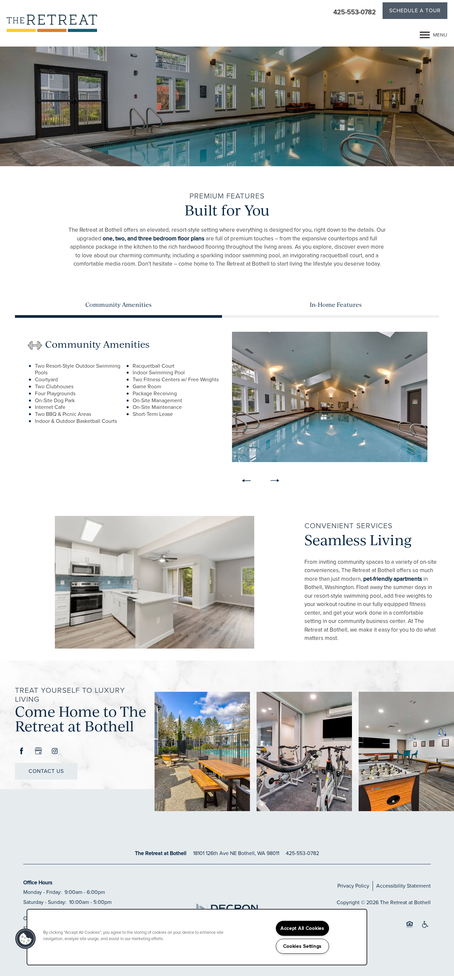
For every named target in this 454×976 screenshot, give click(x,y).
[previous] (246, 480)
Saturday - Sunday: (44, 902)
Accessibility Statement (403, 886)
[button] (415, 11)
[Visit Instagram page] (54, 751)
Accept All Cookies (302, 928)
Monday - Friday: (42, 892)
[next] (275, 480)
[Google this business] (38, 751)
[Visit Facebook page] (21, 751)
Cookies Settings (302, 946)
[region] (197, 937)
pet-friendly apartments (392, 579)
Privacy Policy (353, 886)
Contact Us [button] (46, 771)
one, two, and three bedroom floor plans (153, 238)
